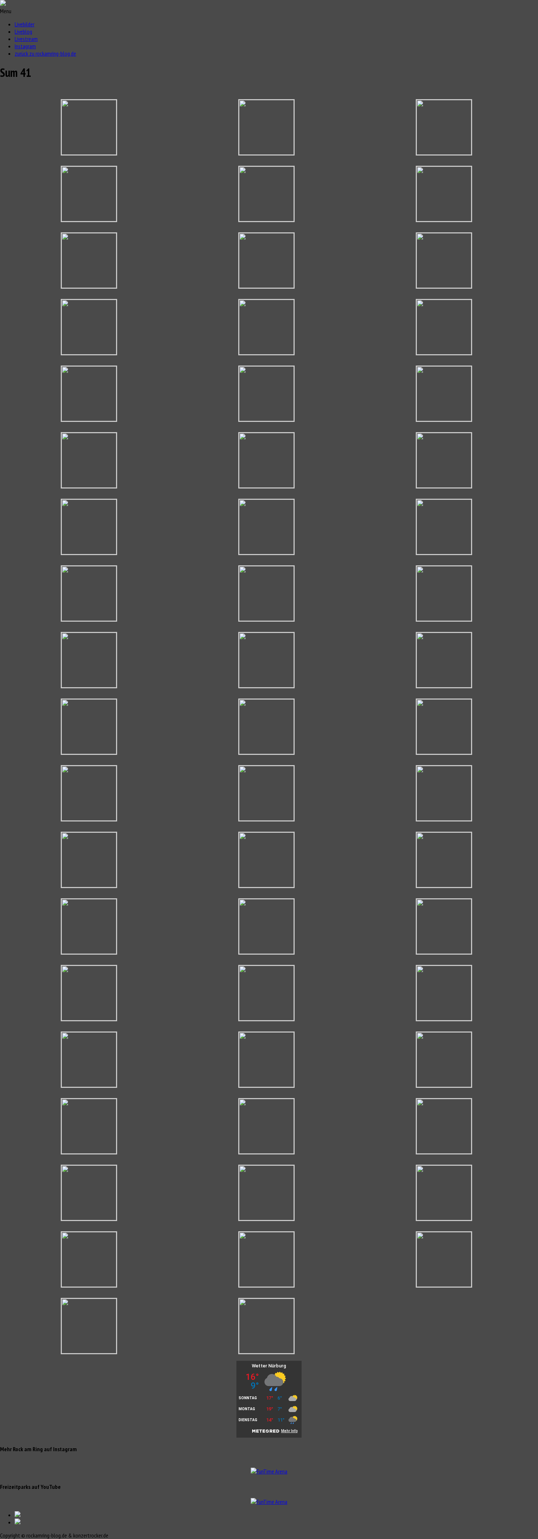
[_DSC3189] (444, 152)
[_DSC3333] (444, 618)
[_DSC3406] (266, 818)
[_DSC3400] (444, 752)
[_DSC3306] (444, 485)
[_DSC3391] (266, 752)
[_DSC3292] (444, 419)
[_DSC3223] (89, 219)
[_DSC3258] (444, 285)
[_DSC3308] (266, 552)
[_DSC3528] (89, 1351)
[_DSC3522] (266, 1284)
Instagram (25, 46)
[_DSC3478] (89, 1151)
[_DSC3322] (266, 618)
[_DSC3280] (89, 352)
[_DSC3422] (89, 885)
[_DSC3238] (266, 219)
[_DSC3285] (444, 352)
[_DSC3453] (89, 1018)
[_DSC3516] (444, 1218)
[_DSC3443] (89, 951)
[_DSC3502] (266, 1218)
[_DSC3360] (266, 685)
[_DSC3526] (444, 1284)
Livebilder (24, 24)
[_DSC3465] (444, 1018)
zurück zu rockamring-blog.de (45, 53)
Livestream (26, 38)
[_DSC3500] (89, 1218)
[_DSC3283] (266, 352)
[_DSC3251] (444, 219)
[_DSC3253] (89, 285)
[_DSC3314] (444, 552)
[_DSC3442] (444, 885)
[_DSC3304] (266, 485)
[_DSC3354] (89, 685)
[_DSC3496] (444, 1151)
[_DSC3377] (89, 752)
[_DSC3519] (89, 1284)
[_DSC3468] (266, 1085)
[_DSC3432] (266, 885)
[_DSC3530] (266, 1351)
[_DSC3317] (89, 618)
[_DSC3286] (89, 419)
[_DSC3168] (266, 152)
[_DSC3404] (89, 818)
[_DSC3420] (444, 818)
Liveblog (23, 31)
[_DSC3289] (266, 419)
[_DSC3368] (444, 685)
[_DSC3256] (266, 285)
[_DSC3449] (444, 951)
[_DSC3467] (89, 1085)
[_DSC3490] (266, 1151)
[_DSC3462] (266, 1018)
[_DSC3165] (89, 152)
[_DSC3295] (89, 485)
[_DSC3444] (266, 951)
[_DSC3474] (444, 1085)
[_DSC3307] (89, 552)
